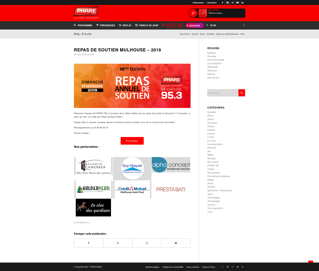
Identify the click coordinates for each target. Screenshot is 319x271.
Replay (210, 179)
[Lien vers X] (227, 2)
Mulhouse (89, 54)
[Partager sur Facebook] (88, 243)
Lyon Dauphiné (214, 63)
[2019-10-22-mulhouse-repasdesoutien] (132, 86)
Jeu (209, 151)
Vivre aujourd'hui (215, 208)
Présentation (198, 2)
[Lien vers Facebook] (222, 2)
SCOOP (211, 186)
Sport (210, 193)
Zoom (210, 211)
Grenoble (211, 56)
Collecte (211, 129)
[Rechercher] (241, 25)
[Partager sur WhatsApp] (146, 243)
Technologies (213, 197)
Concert (211, 133)
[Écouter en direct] (193, 13)
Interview (211, 147)
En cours (211, 140)
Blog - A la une (82, 34)
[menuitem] (198, 2)
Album (210, 115)
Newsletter (212, 2)
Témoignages (213, 201)
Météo (210, 154)
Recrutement (213, 172)
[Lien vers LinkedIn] (242, 2)
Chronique (212, 122)
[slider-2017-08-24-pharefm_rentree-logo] (86, 13)
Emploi (210, 136)
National (211, 73)
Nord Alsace (213, 77)
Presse (210, 168)
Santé (210, 183)
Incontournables (215, 144)
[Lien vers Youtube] (237, 2)
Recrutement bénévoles (218, 176)
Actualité (79, 54)
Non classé (212, 161)
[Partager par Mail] (175, 243)
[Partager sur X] (117, 243)
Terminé (211, 204)
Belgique (211, 52)
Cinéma (211, 126)
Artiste (210, 119)
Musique (211, 158)
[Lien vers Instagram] (232, 2)
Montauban (212, 66)
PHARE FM (213, 165)
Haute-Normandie (215, 59)
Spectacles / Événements (219, 190)
